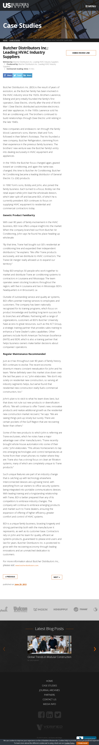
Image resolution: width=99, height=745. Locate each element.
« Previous (10, 576)
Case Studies (49, 685)
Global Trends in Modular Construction (49, 657)
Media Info (49, 704)
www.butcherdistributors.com (26, 565)
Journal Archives (49, 690)
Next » (57, 577)
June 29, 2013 (21, 584)
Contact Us (49, 699)
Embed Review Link (81, 53)
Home (49, 680)
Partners (49, 694)
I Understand (82, 743)
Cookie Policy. (69, 743)
